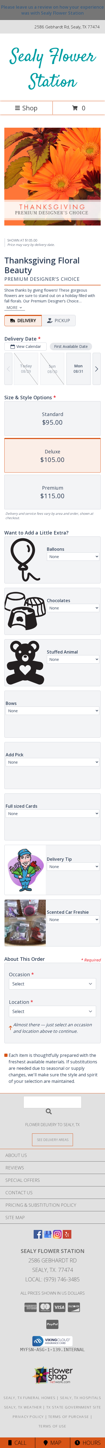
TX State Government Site (73, 1407)
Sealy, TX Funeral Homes (29, 1397)
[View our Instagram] (57, 1237)
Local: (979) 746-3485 (52, 1279)
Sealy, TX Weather (23, 1407)
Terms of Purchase (68, 1416)
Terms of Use (52, 1426)
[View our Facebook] (38, 1237)
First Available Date (71, 346)
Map (54, 1442)
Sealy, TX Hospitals (81, 1397)
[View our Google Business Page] (47, 1237)
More (12, 307)
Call (19, 1442)
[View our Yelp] (67, 1237)
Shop (29, 107)
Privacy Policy (28, 1416)
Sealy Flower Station (52, 69)
